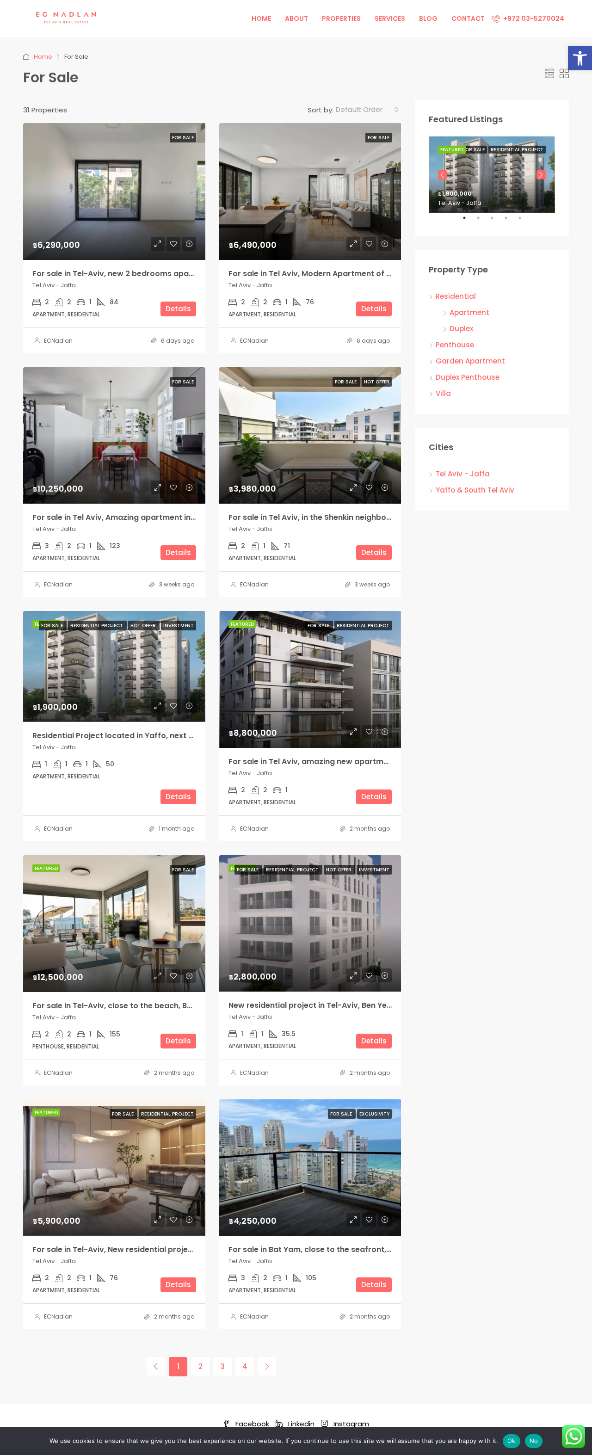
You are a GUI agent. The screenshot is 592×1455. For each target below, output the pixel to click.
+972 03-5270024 (533, 18)
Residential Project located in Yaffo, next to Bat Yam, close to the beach (168, 735)
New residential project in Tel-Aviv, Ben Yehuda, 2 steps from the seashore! (370, 1005)
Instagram (350, 1424)
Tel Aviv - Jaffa (463, 474)
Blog (428, 18)
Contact (468, 18)
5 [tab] (524, 221)
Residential (456, 296)
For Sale (183, 137)
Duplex (461, 328)
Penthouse (455, 345)
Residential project (97, 625)
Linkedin (301, 1424)
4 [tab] (510, 221)
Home (261, 18)
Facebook (252, 1424)
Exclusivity (374, 1113)
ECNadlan (58, 341)
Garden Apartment (470, 361)
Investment (178, 625)
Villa (443, 393)
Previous (442, 174)
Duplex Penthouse (468, 377)
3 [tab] (496, 221)
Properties (341, 18)
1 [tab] (469, 221)
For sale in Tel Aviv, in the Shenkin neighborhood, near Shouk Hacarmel (361, 517)
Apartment (469, 312)
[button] (580, 58)
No (534, 1440)
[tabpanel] (492, 174)
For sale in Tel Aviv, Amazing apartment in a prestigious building (153, 517)
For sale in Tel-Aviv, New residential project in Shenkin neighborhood (161, 1249)
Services (390, 18)
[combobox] (367, 109)
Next (541, 174)
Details (178, 309)
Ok (511, 1440)
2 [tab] (482, 221)
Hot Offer (376, 381)
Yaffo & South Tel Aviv (475, 490)
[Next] (267, 1366)
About (296, 18)
